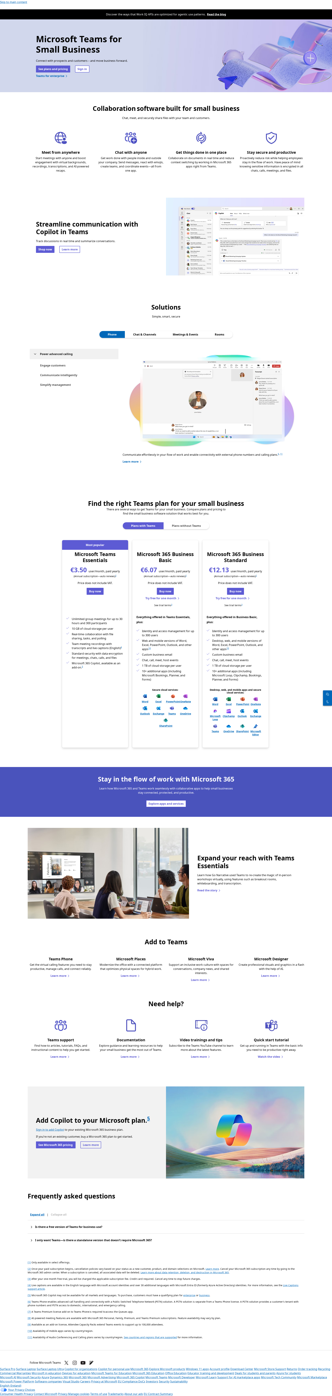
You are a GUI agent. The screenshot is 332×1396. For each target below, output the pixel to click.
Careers (85, 1381)
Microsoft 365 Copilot (131, 1377)
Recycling (324, 1369)
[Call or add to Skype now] (327, 702)
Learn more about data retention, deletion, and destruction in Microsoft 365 (185, 1272)
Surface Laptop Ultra (50, 1369)
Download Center (241, 1369)
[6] (29, 1301)
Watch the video (269, 1057)
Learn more (70, 249)
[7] (29, 1311)
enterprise (189, 1295)
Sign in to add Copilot (50, 1130)
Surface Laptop (26, 1369)
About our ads (133, 1394)
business (204, 1295)
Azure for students (288, 1373)
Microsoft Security (29, 1377)
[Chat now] (327, 694)
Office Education (176, 1373)
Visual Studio (71, 1381)
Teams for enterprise (50, 76)
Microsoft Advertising (101, 1377)
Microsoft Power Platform (17, 1381)
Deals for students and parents (255, 1373)
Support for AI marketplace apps (238, 1377)
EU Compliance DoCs (131, 1381)
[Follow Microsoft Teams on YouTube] (83, 1363)
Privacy (63, 1394)
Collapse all (59, 1214)
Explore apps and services (166, 804)
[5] (29, 1295)
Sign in (82, 69)
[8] (29, 1318)
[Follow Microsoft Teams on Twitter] (66, 1363)
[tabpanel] (166, 410)
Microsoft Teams (156, 1377)
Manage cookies (79, 1394)
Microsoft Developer (181, 1377)
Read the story (207, 890)
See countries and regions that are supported (150, 1337)
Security (164, 1381)
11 (281, 453)
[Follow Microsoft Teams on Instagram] (74, 1363)
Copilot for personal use (114, 1369)
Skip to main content (13, 2)
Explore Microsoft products (167, 1369)
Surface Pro (7, 1369)
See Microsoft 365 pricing (55, 1145)
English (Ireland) (10, 1386)
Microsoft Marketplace (312, 1377)
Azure (45, 1377)
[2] (29, 1268)
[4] (29, 1285)
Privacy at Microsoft (104, 1381)
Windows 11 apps (197, 1369)
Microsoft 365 (139, 1369)
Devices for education (76, 1373)
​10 (228, 648)
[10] (30, 1331)
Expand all (37, 1214)
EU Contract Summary (158, 1394)
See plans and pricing (53, 69)
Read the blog (216, 14)
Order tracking (307, 1369)
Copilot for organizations (80, 1369)
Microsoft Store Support (270, 1369)
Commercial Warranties (15, 1373)
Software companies (48, 1381)
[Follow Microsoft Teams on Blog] (91, 1363)
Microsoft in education (46, 1373)
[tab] (112, 334)
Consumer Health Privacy (16, 1394)
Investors (152, 1381)
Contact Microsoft (45, 1394)
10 (149, 648)
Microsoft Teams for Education (111, 1373)
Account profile (220, 1369)
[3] (29, 1278)
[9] (29, 1324)
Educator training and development (210, 1373)
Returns (292, 1369)
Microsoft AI (8, 1377)
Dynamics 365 (59, 1377)
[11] (30, 1337)
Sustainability (179, 1381)
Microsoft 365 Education (148, 1373)
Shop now (45, 249)
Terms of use (98, 1394)
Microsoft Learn (206, 1377)
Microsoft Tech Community (278, 1377)
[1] (29, 1262)
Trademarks (116, 1394)
